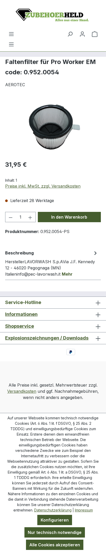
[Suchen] (70, 34)
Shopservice (19, 326)
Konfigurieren (55, 520)
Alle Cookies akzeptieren (54, 544)
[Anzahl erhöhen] (30, 217)
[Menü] (11, 44)
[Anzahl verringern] (10, 217)
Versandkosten (21, 391)
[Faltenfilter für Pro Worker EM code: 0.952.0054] (53, 127)
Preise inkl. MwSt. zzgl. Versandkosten (43, 186)
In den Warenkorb (69, 217)
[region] (53, 127)
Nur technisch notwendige (55, 532)
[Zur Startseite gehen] (53, 15)
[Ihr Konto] (82, 34)
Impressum (84, 510)
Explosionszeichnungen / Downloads (47, 338)
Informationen (21, 314)
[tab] (51, 263)
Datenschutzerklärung (53, 510)
